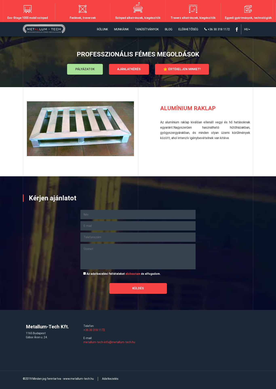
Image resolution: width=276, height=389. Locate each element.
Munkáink (121, 29)
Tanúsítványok (147, 29)
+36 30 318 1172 (218, 29)
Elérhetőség (188, 29)
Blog (168, 29)
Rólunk (102, 29)
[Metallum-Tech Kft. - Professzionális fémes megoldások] (44, 29)
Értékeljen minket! (184, 69)
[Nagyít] (80, 128)
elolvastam (132, 273)
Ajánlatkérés (129, 69)
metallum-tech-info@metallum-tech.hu (109, 342)
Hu (246, 29)
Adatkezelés (110, 378)
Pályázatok (85, 69)
